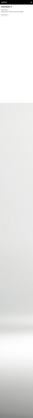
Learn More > (4, 15)
